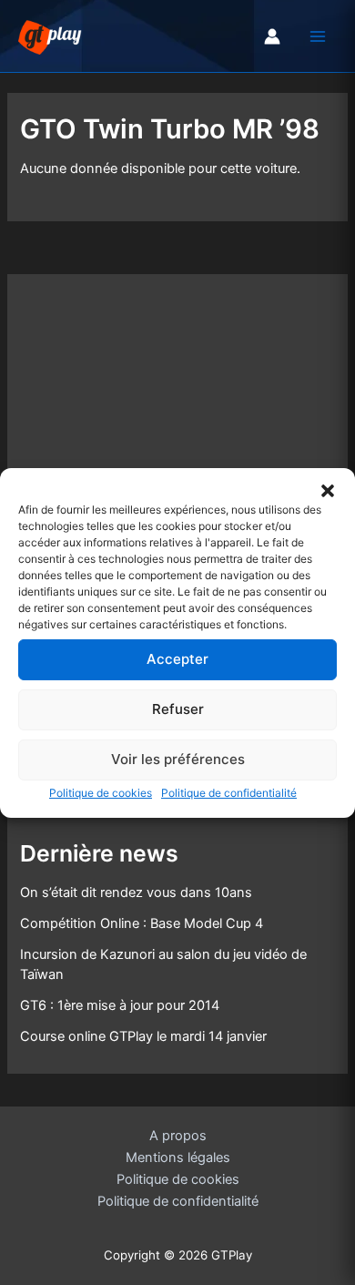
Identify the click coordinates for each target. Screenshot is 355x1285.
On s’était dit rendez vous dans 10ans (136, 892)
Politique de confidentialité (229, 792)
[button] (328, 490)
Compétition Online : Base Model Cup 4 (141, 923)
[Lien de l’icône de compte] (272, 36)
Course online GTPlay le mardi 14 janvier (143, 1036)
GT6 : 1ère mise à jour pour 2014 (119, 1005)
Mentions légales (178, 1157)
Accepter (177, 659)
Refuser (178, 709)
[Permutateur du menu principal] (318, 36)
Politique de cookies (100, 792)
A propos (178, 1135)
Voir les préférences (178, 759)
